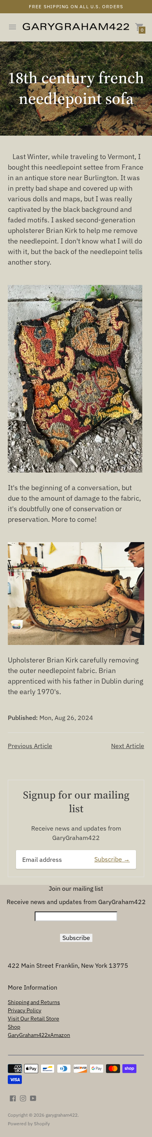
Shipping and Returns (34, 1002)
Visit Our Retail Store (33, 1018)
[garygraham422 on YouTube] (33, 1097)
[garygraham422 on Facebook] (13, 1097)
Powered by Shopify (29, 1123)
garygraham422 (62, 1115)
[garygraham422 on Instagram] (23, 1097)
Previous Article (30, 746)
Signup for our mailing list (76, 801)
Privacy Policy (24, 1010)
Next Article (127, 746)
